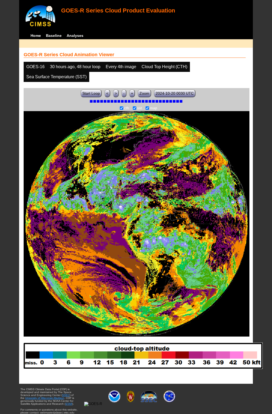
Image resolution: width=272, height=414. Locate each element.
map (153, 108)
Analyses (75, 35)
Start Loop (91, 93)
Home (36, 35)
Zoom (144, 93)
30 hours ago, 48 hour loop (75, 66)
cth (126, 108)
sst (139, 108)
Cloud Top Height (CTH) (164, 66)
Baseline (54, 35)
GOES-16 (35, 66)
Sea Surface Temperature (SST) (56, 77)
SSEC (66, 395)
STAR (68, 403)
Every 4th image (121, 66)
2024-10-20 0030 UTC (175, 93)
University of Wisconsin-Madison (44, 397)
